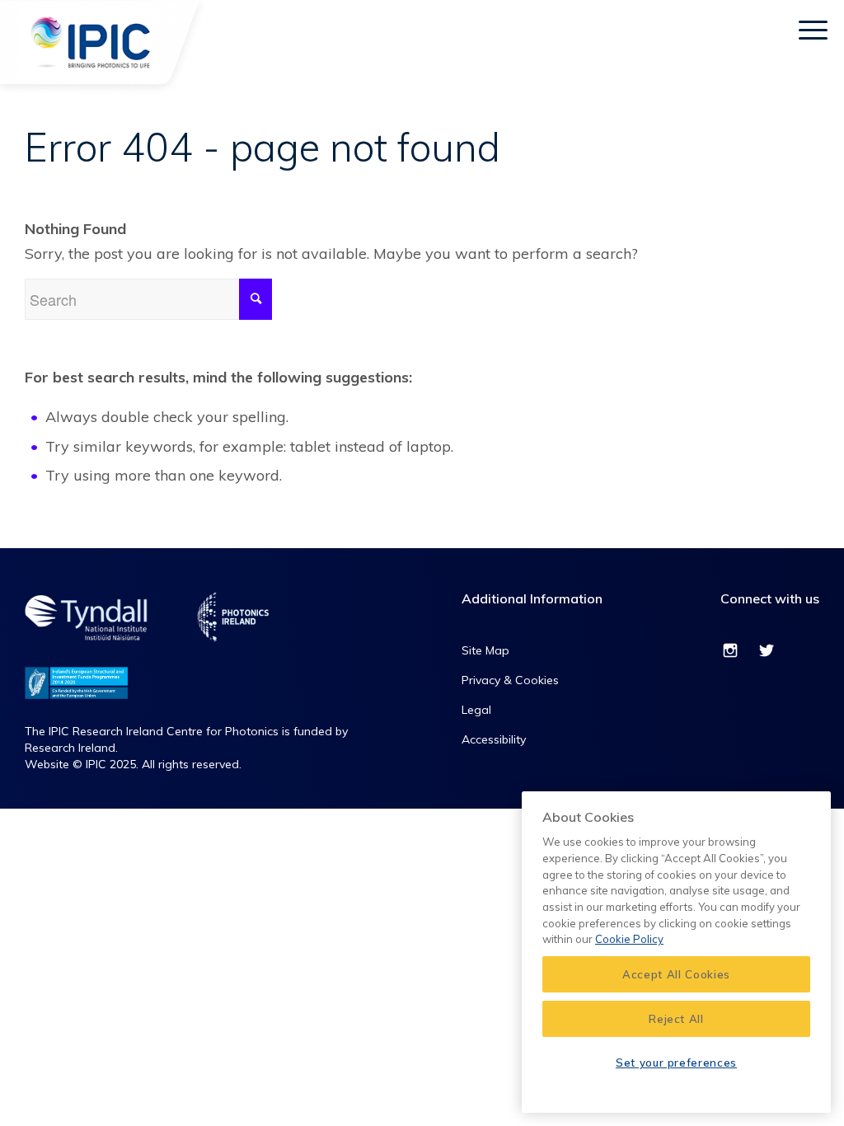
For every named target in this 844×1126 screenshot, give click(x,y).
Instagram (730, 653)
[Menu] (813, 28)
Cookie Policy (629, 938)
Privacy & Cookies (510, 680)
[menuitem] (761, 28)
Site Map (485, 650)
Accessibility (494, 739)
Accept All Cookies (676, 974)
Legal (476, 709)
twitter (766, 653)
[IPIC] (105, 62)
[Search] (761, 28)
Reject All (676, 1018)
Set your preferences (676, 1062)
